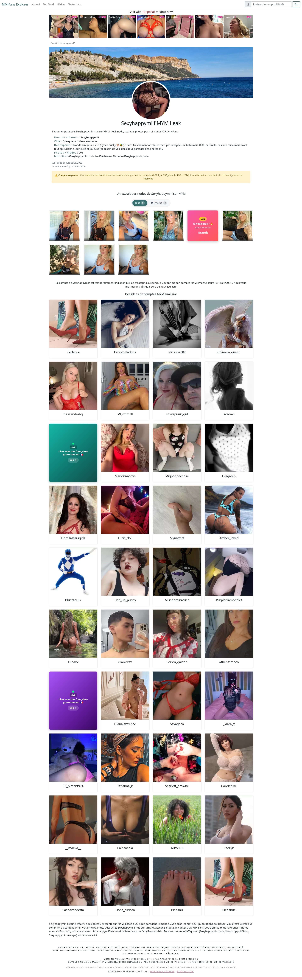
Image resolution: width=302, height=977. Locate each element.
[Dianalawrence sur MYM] (125, 696)
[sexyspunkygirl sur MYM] (177, 386)
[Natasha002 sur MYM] (177, 324)
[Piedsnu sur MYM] (177, 881)
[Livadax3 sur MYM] (229, 386)
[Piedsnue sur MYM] (73, 324)
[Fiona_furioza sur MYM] (125, 881)
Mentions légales (162, 971)
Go (296, 4)
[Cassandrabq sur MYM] (73, 386)
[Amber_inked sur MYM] (229, 510)
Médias (60, 4)
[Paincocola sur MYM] (125, 819)
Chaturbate (74, 4)
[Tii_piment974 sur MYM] (73, 757)
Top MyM (48, 4)
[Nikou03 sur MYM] (177, 819)
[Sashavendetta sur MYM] (73, 881)
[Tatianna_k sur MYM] (125, 757)
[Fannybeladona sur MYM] (125, 324)
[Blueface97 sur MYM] (73, 572)
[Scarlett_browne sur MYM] (177, 757)
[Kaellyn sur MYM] (229, 819)
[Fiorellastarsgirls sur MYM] (73, 510)
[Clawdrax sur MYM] (125, 634)
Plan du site (185, 971)
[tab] (139, 203)
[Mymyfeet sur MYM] (177, 510)
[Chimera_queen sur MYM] (229, 324)
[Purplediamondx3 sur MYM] (229, 572)
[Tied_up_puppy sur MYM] (125, 572)
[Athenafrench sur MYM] (229, 634)
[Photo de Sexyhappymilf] (64, 225)
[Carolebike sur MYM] (229, 757)
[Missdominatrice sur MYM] (177, 572)
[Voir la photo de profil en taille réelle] (151, 109)
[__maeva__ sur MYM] (73, 819)
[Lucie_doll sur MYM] (125, 510)
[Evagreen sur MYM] (229, 448)
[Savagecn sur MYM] (177, 696)
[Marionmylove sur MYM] (125, 448)
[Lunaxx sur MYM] (73, 634)
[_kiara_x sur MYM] (229, 696)
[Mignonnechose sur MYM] (177, 448)
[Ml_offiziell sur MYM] (125, 386)
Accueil (36, 4)
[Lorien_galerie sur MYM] (177, 634)
